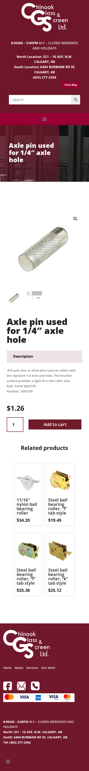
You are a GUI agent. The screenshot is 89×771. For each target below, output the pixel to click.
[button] (75, 219)
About (19, 668)
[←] (10, 194)
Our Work (48, 668)
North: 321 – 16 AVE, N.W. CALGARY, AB (32, 732)
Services (32, 668)
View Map (71, 85)
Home (7, 668)
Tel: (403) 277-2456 (17, 742)
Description (23, 356)
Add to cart (55, 424)
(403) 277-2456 (44, 77)
